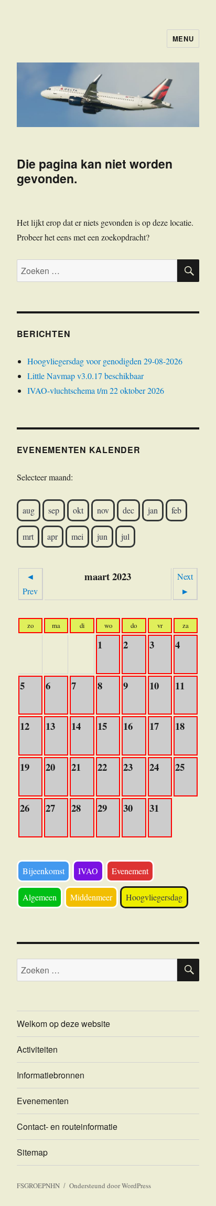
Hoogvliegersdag (154, 897)
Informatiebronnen (50, 1075)
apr (52, 536)
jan (153, 510)
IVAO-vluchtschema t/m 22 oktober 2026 (95, 390)
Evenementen (43, 1101)
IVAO (88, 870)
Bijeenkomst (43, 870)
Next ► (185, 583)
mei (77, 536)
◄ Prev (30, 583)
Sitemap (32, 1152)
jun (102, 536)
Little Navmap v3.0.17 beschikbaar (85, 375)
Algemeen (40, 897)
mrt (28, 536)
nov (103, 510)
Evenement (130, 870)
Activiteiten (37, 1049)
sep (53, 510)
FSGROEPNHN (38, 1185)
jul (125, 536)
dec (128, 510)
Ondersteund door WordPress (110, 1185)
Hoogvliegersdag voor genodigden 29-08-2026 (104, 360)
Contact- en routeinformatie (67, 1126)
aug (29, 510)
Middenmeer (91, 897)
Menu (182, 39)
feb (176, 510)
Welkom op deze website (63, 1024)
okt (78, 510)
